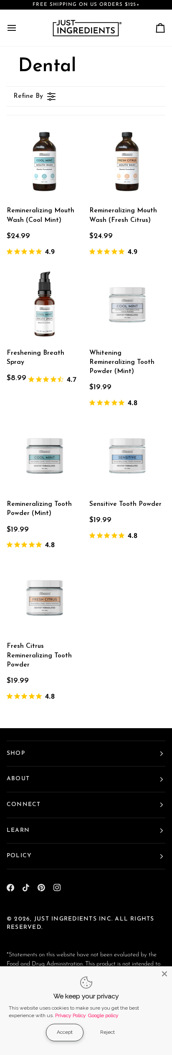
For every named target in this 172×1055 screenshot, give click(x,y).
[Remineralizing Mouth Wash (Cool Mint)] (45, 161)
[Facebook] (10, 887)
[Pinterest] (41, 887)
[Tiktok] (26, 887)
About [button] (18, 778)
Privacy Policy (70, 1015)
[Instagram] (57, 887)
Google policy (103, 1015)
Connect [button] (24, 804)
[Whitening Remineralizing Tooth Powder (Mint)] (127, 304)
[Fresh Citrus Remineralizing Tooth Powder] (45, 597)
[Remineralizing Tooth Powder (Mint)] (45, 455)
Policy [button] (19, 855)
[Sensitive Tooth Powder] (127, 455)
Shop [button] (16, 753)
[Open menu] (19, 28)
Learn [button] (18, 830)
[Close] (164, 974)
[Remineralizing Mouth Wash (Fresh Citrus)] (127, 161)
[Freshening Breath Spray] (45, 304)
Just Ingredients (65, 919)
